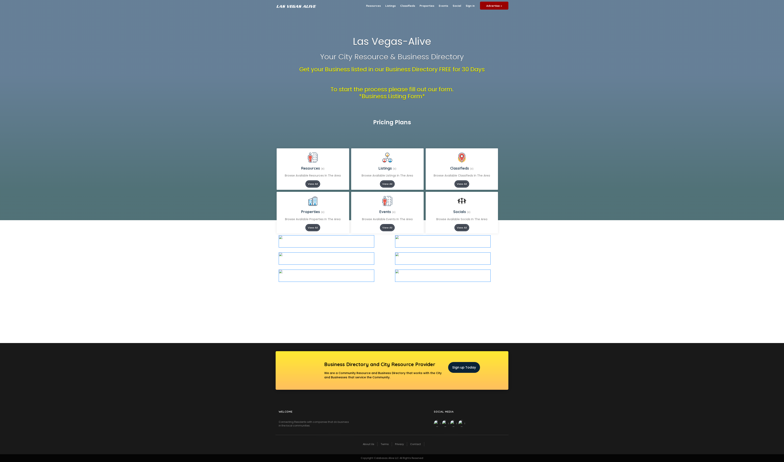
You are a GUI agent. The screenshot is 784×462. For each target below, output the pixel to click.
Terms (385, 444)
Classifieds (407, 5)
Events (443, 5)
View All (313, 184)
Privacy (399, 444)
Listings (390, 5)
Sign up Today (464, 367)
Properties (427, 5)
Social (457, 5)
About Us (368, 444)
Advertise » (494, 5)
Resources (373, 5)
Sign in (470, 5)
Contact (415, 444)
